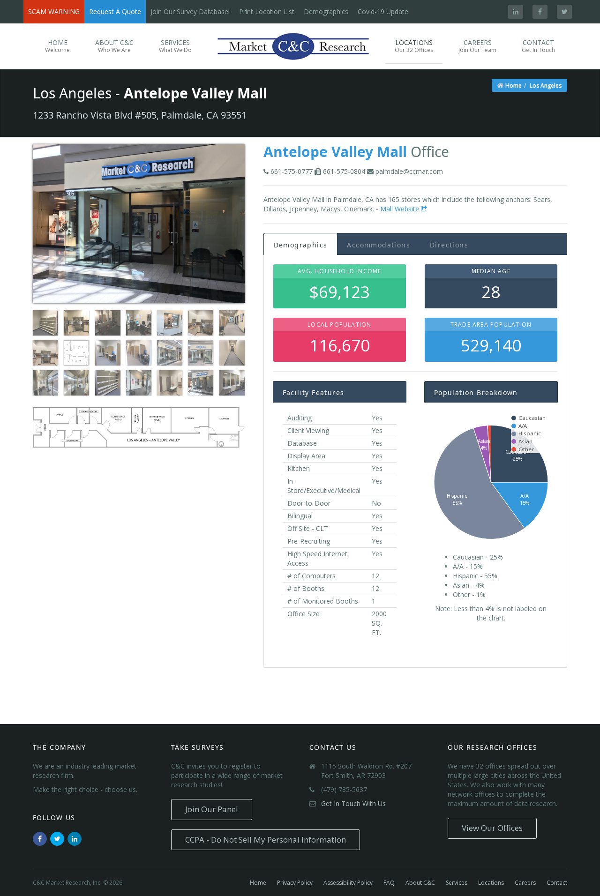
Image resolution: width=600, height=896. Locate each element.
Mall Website (400, 208)
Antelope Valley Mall (335, 151)
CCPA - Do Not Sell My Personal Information (265, 839)
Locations (414, 46)
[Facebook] (540, 11)
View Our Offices (492, 827)
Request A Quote (115, 11)
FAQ (389, 883)
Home (57, 46)
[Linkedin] (515, 11)
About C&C (114, 46)
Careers (477, 46)
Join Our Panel (211, 809)
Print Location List (266, 11)
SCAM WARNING (54, 11)
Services (175, 46)
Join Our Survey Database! (190, 11)
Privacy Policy (295, 883)
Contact (538, 46)
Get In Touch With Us (353, 803)
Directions (449, 244)
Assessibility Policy (348, 883)
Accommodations (378, 244)
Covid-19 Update (383, 11)
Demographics (326, 11)
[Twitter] (564, 11)
